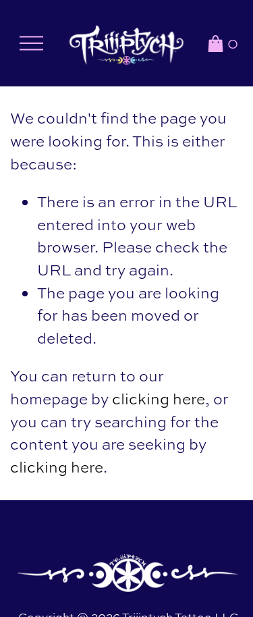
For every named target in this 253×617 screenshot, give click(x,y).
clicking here (158, 399)
